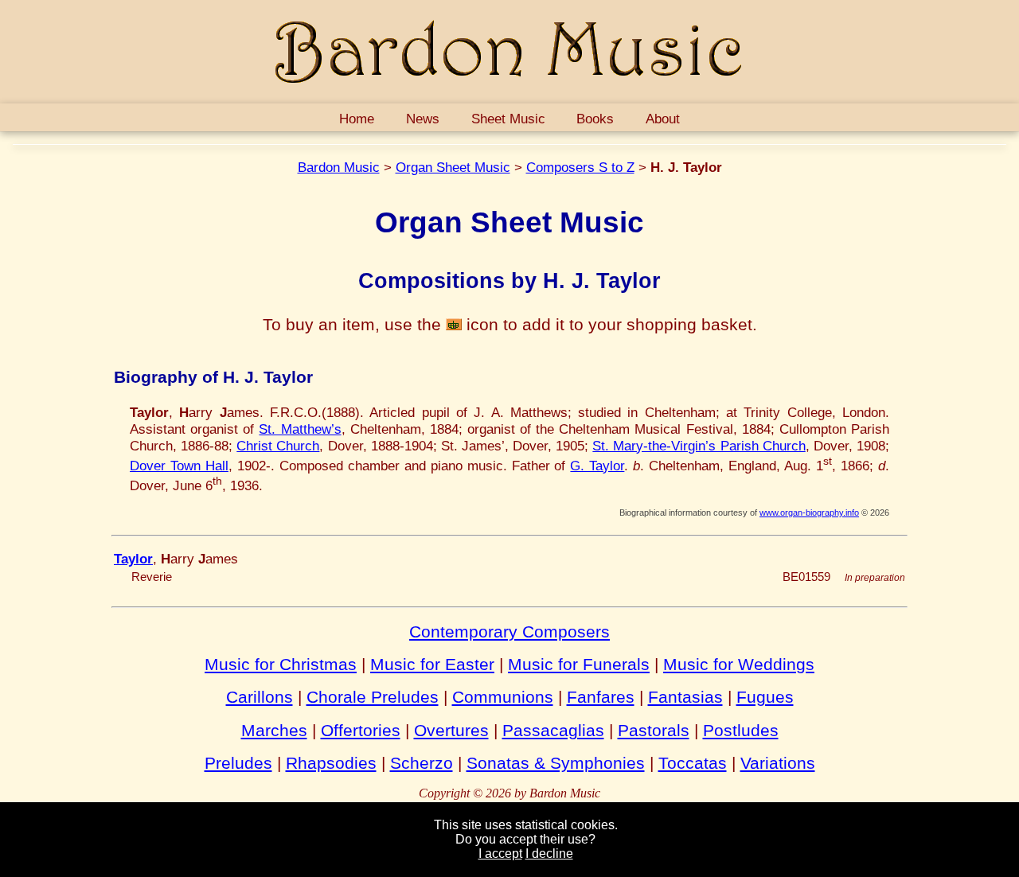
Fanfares (600, 697)
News (422, 119)
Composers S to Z (580, 167)
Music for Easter (432, 664)
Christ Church (277, 446)
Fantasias (685, 697)
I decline (549, 853)
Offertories (360, 730)
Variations (777, 763)
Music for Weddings (738, 664)
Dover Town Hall (179, 466)
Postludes (741, 730)
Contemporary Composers (509, 631)
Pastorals (653, 730)
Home (356, 119)
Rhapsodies (331, 763)
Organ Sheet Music (453, 167)
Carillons (259, 697)
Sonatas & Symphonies (556, 763)
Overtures (451, 730)
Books (595, 119)
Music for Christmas (281, 664)
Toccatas (692, 763)
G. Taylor (597, 466)
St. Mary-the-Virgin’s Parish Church (698, 446)
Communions (502, 697)
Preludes (238, 763)
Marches (274, 730)
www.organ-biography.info (809, 512)
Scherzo (421, 763)
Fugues (765, 697)
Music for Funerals (579, 664)
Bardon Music (339, 167)
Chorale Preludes (372, 697)
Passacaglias (553, 730)
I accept (500, 853)
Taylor (133, 559)
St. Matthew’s (300, 429)
